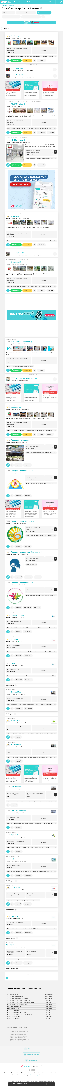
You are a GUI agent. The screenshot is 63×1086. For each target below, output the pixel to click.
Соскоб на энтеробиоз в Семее (18, 1037)
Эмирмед (19, 68)
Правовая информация (53, 1072)
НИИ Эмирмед (17, 140)
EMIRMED (15, 36)
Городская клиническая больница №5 (26, 552)
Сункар (14, 663)
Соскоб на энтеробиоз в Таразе (18, 1040)
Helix (13, 859)
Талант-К (14, 835)
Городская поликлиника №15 (22, 583)
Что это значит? (14, 1084)
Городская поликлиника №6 (22, 521)
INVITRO (14, 916)
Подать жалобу (34, 1075)
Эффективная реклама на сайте (18, 209)
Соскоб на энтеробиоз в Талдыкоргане (19, 1039)
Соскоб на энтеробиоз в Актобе (18, 1033)
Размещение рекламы (26, 1072)
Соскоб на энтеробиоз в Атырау (18, 1034)
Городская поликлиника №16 (22, 440)
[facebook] (32, 1070)
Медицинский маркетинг (40, 1072)
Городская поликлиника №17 (22, 471)
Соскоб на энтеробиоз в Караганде (18, 1036)
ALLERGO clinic (17, 104)
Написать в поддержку (45, 1075)
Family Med (15, 721)
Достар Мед (16, 692)
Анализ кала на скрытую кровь (31, 16)
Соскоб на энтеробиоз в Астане (18, 1030)
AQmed (14, 216)
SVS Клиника (16, 787)
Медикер (14, 639)
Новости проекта (15, 1072)
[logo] (6, 2)
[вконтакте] (34, 1070)
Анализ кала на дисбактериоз (11, 16)
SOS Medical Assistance (20, 342)
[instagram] (29, 1070)
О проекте (6, 1072)
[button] (5, 28)
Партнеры (26, 1075)
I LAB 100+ (15, 888)
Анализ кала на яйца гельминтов (26, 12)
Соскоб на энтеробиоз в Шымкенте (19, 1031)
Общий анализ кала (8, 12)
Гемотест (10, 945)
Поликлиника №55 (18, 811)
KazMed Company (18, 615)
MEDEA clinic (16, 745)
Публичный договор (17, 1075)
